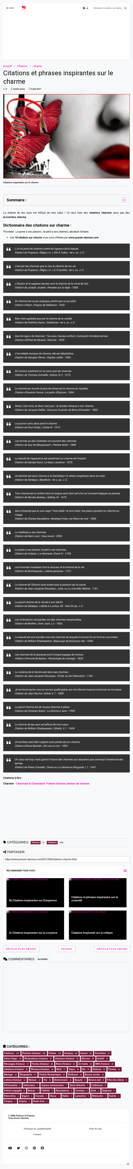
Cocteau (80, 1090)
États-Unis (10, 1096)
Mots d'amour (63, 1064)
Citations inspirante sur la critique (92, 932)
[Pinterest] (34, 1148)
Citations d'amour (14, 1069)
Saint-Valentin (77, 1085)
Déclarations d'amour (36, 1058)
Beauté (78, 1080)
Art (83, 1069)
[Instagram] (26, 1148)
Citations (23, 66)
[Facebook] (42, 1148)
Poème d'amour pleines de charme (67, 783)
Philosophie (10, 1085)
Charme (38, 66)
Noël (58, 1069)
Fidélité (45, 1090)
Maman (32, 1080)
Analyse (68, 1053)
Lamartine (80, 1096)
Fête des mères (115, 1080)
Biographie (26, 1074)
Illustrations (62, 1090)
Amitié (100, 1058)
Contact (37, 1134)
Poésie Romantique (50, 1074)
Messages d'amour (14, 1064)
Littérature (97, 1085)
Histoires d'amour (64, 1058)
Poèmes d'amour (31, 1053)
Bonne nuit (95, 1080)
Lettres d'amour (12, 1080)
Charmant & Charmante (30, 783)
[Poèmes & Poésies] (24, 9)
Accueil (7, 66)
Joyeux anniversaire (52, 1085)
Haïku (65, 1096)
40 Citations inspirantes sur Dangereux (33, 900)
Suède (112, 1096)
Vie (45, 1080)
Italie (93, 1090)
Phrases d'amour (40, 1069)
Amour (84, 1053)
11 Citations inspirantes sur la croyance (33, 932)
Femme (112, 1069)
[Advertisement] (66, 37)
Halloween (29, 1085)
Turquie (8, 1101)
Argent (25, 1096)
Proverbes (100, 1053)
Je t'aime (83, 1064)
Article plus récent (21, 949)
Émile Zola (39, 1101)
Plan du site (96, 1129)
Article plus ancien (112, 949)
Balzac (31, 1090)
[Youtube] (10, 1148)
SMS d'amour (102, 1064)
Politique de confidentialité (37, 1129)
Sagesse (107, 1090)
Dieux (53, 1096)
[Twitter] (18, 1148)
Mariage (8, 1074)
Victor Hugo (10, 1058)
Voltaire (23, 1101)
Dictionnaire (61, 1080)
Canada (39, 1096)
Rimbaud (73, 1074)
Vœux (72, 1069)
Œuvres (86, 1058)
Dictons (96, 1069)
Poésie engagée (13, 1090)
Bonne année (92, 1074)
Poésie (52, 1053)
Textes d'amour (40, 1064)
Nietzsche (97, 1096)
